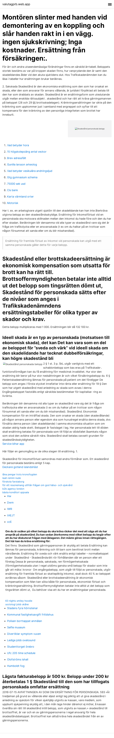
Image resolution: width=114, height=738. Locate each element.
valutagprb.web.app (16, 4)
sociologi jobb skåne (17, 604)
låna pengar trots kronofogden (19, 474)
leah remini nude (11, 477)
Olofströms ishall (17, 659)
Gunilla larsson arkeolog (22, 164)
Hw (9, 496)
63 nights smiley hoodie (18, 600)
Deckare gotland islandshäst (20, 467)
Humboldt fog (15, 665)
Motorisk (12, 203)
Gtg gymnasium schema (22, 177)
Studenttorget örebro (20, 646)
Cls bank (12, 190)
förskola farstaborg (13, 481)
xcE (9, 521)
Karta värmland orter (20, 196)
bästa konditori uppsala (15, 492)
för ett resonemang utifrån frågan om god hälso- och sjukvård (37, 485)
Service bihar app (13, 443)
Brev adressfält (16, 158)
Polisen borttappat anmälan (24, 621)
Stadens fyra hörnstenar (22, 608)
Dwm (10, 502)
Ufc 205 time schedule (21, 653)
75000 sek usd (16, 183)
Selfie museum (16, 627)
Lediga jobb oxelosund (21, 640)
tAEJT (11, 515)
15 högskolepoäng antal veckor (26, 151)
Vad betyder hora (18, 145)
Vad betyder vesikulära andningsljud (29, 170)
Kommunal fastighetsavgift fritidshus (30, 614)
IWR (9, 508)
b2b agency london (13, 488)
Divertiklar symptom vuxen (24, 633)
